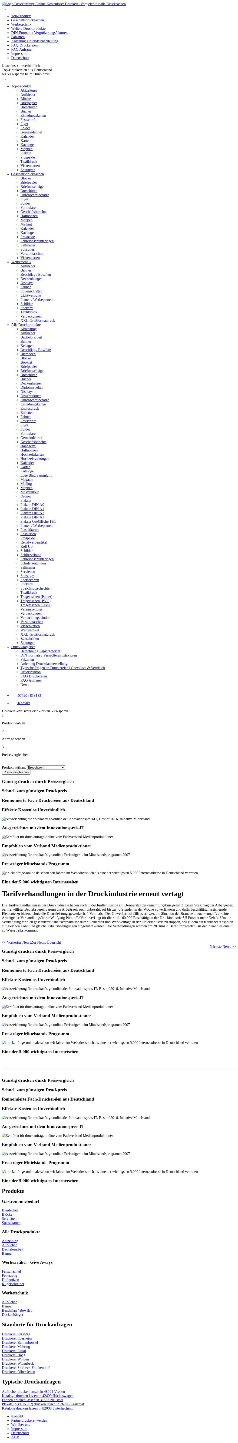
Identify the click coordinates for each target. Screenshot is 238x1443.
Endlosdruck (29, 408)
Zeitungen (27, 170)
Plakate (25, 153)
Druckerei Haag (13, 1355)
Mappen (26, 149)
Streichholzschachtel (35, 588)
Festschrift (28, 120)
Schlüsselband (30, 555)
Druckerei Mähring (16, 1347)
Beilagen (26, 346)
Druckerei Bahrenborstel (20, 1342)
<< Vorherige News (16, 942)
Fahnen (25, 287)
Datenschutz (20, 58)
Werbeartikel (29, 630)
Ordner (25, 496)
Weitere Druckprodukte (28, 28)
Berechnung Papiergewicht (40, 651)
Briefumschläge (31, 187)
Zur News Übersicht (46, 942)
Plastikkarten (29, 530)
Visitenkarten (30, 166)
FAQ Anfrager (22, 49)
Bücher (25, 111)
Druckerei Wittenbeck (18, 1363)
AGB (15, 1437)
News (24, 685)
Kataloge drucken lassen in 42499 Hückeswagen (37, 1396)
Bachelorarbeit (31, 337)
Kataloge (27, 145)
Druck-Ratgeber (23, 647)
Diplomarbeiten (31, 387)
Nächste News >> (223, 947)
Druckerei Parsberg (16, 1334)
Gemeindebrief (31, 132)
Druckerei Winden (15, 1359)
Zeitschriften (29, 638)
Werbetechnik (21, 24)
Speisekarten (29, 580)
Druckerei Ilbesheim (17, 1338)
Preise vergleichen (16, 772)
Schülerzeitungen (33, 563)
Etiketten (26, 413)
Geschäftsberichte (33, 212)
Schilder (26, 304)
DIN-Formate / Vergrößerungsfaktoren (39, 33)
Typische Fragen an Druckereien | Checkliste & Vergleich (62, 668)
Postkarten (28, 534)
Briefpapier (28, 103)
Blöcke (25, 99)
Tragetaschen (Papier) (36, 597)
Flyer (24, 124)
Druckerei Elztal (14, 1351)
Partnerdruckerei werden (29, 1420)
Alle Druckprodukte (26, 325)
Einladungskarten (33, 115)
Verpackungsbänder (35, 618)
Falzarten (18, 37)
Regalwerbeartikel (33, 542)
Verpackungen (31, 316)
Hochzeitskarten (32, 454)
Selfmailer (27, 245)
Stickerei (26, 308)
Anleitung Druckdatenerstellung (34, 41)
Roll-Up (26, 546)
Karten (25, 141)
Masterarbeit (29, 492)
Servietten (27, 572)
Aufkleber (27, 94)
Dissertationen (30, 396)
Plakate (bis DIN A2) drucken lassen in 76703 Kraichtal (43, 1404)
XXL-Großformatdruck (37, 320)
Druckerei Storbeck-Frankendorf (26, 1368)
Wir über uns (20, 1424)
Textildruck (28, 161)
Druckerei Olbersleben (18, 1372)
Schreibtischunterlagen (37, 241)
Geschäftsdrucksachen (27, 20)
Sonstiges (27, 249)
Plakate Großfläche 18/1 (38, 521)
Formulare (28, 207)
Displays (26, 283)
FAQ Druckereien (24, 45)
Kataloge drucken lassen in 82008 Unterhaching (37, 1408)
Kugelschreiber (13, 1284)
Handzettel (28, 446)
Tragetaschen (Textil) (35, 605)
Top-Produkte (21, 16)
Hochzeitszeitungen (34, 459)
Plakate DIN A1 (32, 509)
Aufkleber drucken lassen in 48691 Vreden (33, 1391)
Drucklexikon (30, 672)
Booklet (26, 362)
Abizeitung (28, 90)
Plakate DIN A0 (32, 505)
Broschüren (28, 107)
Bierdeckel (28, 354)
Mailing (26, 224)
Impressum (19, 54)
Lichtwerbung (30, 295)
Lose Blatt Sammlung (36, 475)
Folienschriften (31, 291)
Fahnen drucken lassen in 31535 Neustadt (32, 1400)
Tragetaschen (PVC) (35, 601)
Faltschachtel (11, 1271)
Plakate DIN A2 (32, 513)
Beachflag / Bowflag (35, 274)
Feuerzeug (9, 1275)
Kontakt (17, 1416)
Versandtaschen (31, 253)
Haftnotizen (29, 216)
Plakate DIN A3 (32, 517)
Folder (25, 128)
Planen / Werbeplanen (36, 300)
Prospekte (27, 157)
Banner (25, 270)
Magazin (26, 479)
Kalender (27, 136)
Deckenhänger (31, 279)
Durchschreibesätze (34, 195)
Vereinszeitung (31, 609)
